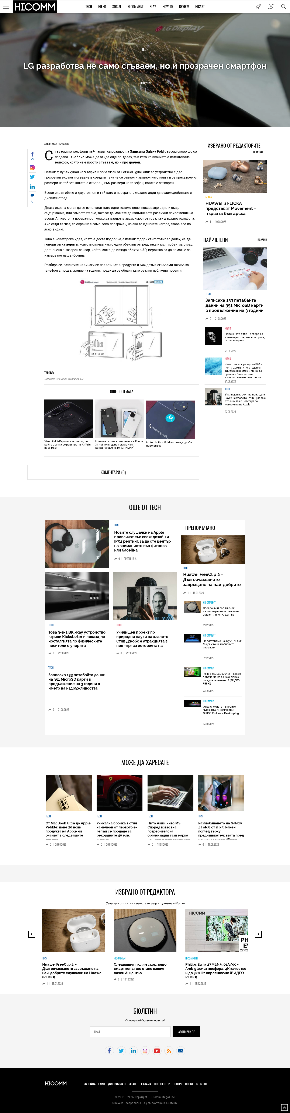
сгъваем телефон (67, 378)
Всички (258, 152)
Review (184, 6)
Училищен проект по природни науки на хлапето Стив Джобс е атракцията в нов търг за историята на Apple (245, 402)
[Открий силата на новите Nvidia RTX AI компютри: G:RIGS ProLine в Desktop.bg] (192, 704)
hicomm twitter (121, 1050)
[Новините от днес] (258, 6)
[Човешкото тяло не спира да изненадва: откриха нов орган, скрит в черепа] (213, 338)
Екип (101, 1084)
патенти (49, 378)
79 (32, 159)
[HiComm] (35, 6)
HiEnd (102, 6)
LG (81, 378)
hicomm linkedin (133, 1050)
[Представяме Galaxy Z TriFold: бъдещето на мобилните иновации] (192, 638)
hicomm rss (168, 1050)
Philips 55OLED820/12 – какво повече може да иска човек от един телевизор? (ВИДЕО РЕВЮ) (222, 678)
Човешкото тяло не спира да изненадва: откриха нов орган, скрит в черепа (245, 340)
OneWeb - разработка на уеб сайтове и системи (144, 1103)
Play (153, 6)
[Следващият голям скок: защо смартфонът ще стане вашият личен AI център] (192, 607)
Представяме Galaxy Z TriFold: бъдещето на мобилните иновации (222, 644)
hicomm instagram (145, 1050)
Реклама (145, 1084)
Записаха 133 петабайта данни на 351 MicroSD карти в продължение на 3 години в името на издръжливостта (235, 310)
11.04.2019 (145, 83)
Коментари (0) (113, 472)
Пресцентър (162, 1084)
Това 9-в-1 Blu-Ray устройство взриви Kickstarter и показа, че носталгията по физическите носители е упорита (77, 639)
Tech (89, 6)
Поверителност (183, 1084)
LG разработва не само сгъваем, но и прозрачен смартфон (145, 66)
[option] (235, 341)
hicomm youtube (157, 1050)
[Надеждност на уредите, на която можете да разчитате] (235, 178)
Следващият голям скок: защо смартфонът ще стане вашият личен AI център (221, 611)
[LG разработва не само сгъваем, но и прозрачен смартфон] (32, 169)
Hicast (199, 6)
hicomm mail (180, 1050)
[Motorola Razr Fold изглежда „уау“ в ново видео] (170, 420)
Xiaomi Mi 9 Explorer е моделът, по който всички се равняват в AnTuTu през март (67, 444)
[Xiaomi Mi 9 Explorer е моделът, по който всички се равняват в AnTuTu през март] (68, 418)
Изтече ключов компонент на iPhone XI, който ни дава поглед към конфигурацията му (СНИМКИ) (119, 444)
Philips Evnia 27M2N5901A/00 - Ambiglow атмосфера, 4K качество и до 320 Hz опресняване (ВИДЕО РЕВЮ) (215, 970)
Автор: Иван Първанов (56, 143)
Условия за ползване (122, 1084)
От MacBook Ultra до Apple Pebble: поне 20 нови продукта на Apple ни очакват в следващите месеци (68, 831)
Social (116, 6)
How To (167, 6)
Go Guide (201, 1084)
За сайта (90, 1084)
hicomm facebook (109, 1050)
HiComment (135, 6)
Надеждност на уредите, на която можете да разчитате (235, 208)
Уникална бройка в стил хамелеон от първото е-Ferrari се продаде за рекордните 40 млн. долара (117, 831)
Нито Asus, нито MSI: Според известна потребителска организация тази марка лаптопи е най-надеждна (169, 831)
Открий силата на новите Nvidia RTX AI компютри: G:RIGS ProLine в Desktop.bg (221, 710)
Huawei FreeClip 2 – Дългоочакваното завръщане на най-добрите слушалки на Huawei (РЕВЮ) (212, 582)
